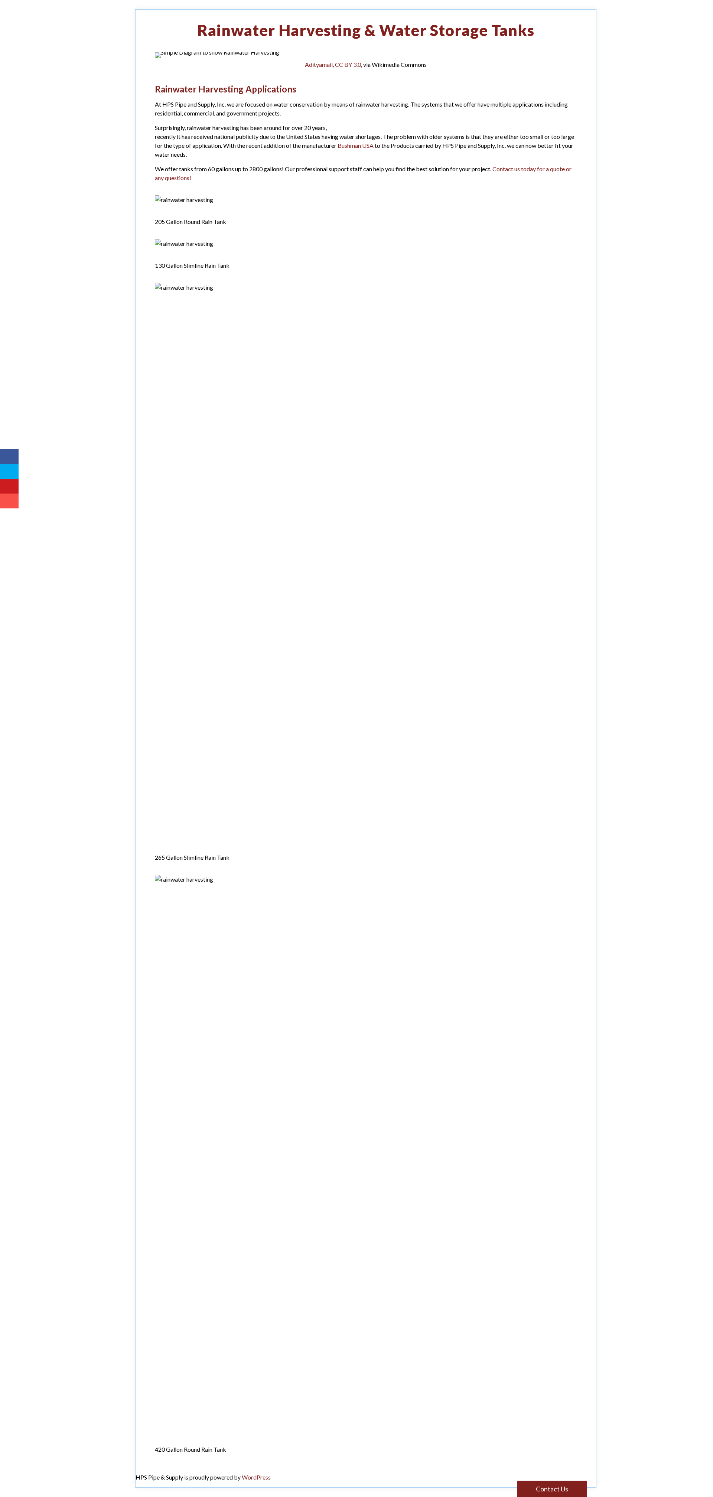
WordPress (256, 1477)
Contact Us (552, 1489)
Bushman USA (356, 145)
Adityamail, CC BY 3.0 (333, 64)
